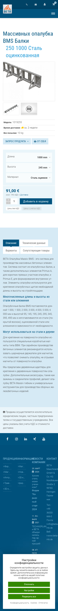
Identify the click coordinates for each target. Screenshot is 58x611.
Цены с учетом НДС (32, 208)
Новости (22, 472)
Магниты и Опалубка (7, 472)
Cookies (33, 603)
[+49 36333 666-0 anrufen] (26, 4)
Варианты (11, 250)
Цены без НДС (13, 208)
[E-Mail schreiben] (35, 4)
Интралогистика (7, 477)
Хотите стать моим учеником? (35, 481)
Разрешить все (29, 596)
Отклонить (29, 584)
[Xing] (34, 439)
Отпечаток (43, 603)
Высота (11, 166)
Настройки (29, 590)
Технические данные (33, 243)
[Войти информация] (44, 4)
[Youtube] (43, 439)
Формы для (7, 466)
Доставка (24, 195)
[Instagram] (16, 439)
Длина (11, 156)
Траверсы (7, 483)
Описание (11, 243)
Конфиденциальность (19, 603)
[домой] (7, 9)
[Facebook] (7, 439)
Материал (12, 176)
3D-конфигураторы (7, 488)
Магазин (22, 466)
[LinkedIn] (25, 439)
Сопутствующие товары (36, 250)
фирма (22, 483)
